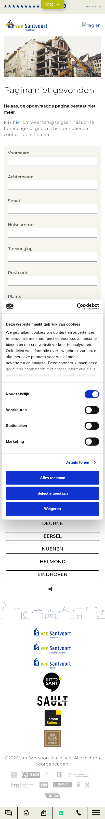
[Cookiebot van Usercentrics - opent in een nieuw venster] (77, 306)
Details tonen (77, 462)
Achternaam (21, 176)
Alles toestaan (52, 478)
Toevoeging (20, 248)
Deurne (52, 523)
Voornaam (19, 153)
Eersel (53, 536)
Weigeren (52, 509)
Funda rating (93, 6)
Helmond (52, 562)
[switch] (92, 410)
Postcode (18, 272)
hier (17, 122)
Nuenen (52, 549)
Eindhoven (52, 574)
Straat (14, 200)
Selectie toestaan (52, 493)
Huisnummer (21, 224)
